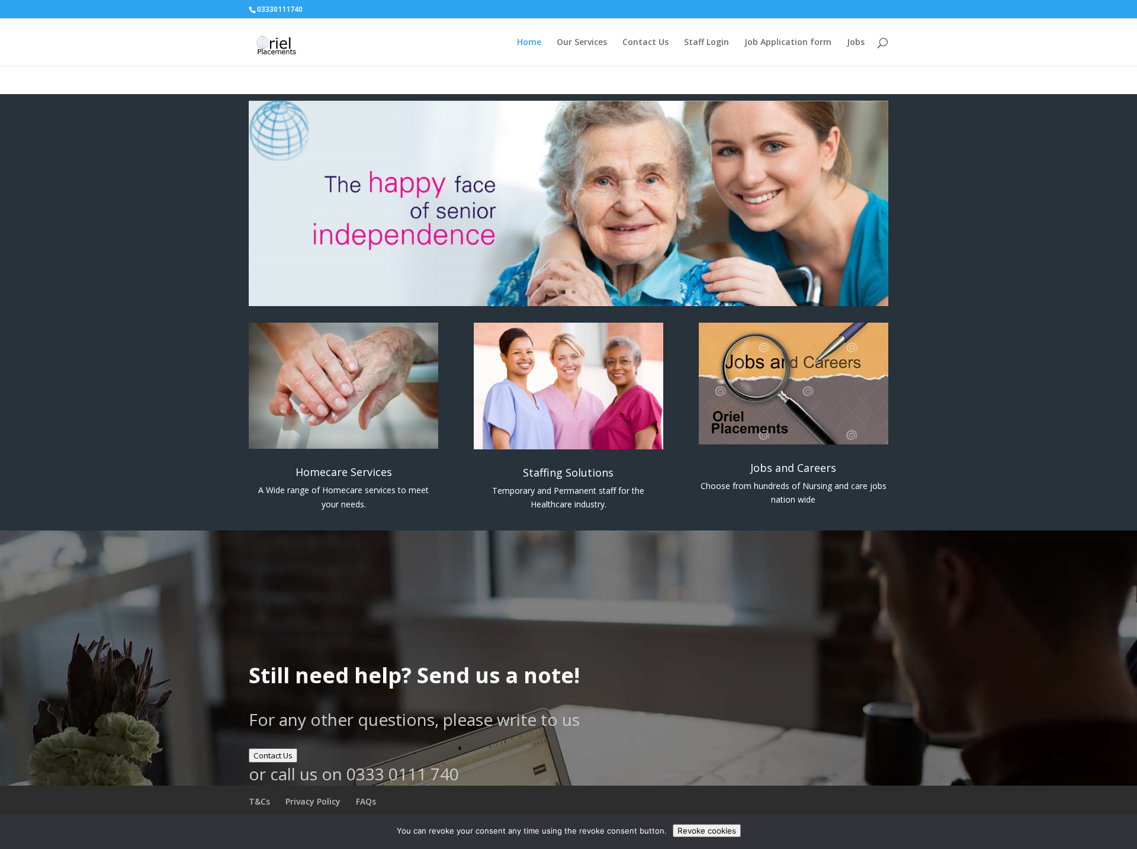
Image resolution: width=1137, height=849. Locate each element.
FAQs (366, 801)
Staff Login (706, 42)
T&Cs (259, 801)
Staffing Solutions (568, 472)
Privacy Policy (313, 801)
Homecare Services (344, 472)
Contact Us (645, 42)
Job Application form (787, 42)
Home (529, 42)
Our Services (582, 42)
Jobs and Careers (793, 468)
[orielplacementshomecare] (568, 302)
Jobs (856, 42)
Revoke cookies (706, 830)
